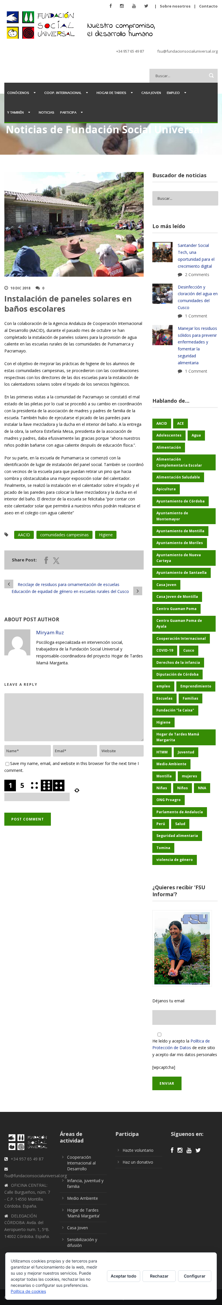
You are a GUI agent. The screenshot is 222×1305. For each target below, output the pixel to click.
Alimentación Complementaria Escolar (179, 462)
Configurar (195, 1275)
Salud (180, 823)
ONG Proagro (168, 799)
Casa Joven (151, 92)
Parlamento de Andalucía (179, 811)
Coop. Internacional (63, 92)
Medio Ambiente (171, 763)
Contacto (208, 6)
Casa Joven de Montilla (177, 596)
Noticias (46, 112)
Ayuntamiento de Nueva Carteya (178, 557)
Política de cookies (28, 1291)
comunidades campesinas (64, 534)
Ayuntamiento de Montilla (180, 530)
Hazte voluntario (138, 1150)
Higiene (106, 534)
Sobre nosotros (175, 6)
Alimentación (168, 447)
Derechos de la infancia (178, 662)
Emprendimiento (195, 686)
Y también (15, 112)
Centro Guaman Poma (176, 608)
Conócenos (18, 92)
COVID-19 (164, 650)
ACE (180, 423)
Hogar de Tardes (111, 92)
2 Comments (197, 274)
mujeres (189, 776)
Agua (196, 435)
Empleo (173, 92)
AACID (24, 534)
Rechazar (159, 1275)
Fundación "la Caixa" (175, 710)
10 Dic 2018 (20, 288)
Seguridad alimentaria (177, 835)
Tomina (163, 847)
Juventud (186, 752)
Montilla (164, 776)
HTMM (162, 752)
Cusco (188, 650)
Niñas (161, 787)
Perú (160, 823)
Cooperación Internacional (181, 638)
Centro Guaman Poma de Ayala (179, 623)
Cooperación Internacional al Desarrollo (81, 1162)
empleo (163, 686)
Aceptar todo (123, 1275)
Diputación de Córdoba (177, 674)
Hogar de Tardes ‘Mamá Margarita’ (83, 1213)
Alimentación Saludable (178, 477)
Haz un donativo (138, 1162)
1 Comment (196, 316)
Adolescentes (169, 435)
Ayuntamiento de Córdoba (180, 501)
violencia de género (174, 859)
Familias (190, 698)
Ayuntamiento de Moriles (179, 542)
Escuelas (164, 698)
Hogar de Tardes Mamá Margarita (177, 737)
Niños (182, 787)
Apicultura (166, 489)
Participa (68, 112)
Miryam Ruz (50, 632)
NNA (202, 787)
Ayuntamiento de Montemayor (172, 516)
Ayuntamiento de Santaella (181, 572)
